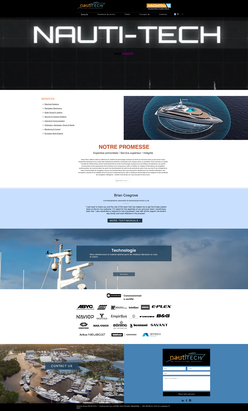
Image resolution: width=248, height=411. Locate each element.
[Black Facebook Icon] (186, 400)
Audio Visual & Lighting (53, 112)
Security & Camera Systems (55, 117)
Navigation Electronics (53, 108)
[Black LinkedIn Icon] (182, 400)
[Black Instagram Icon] (190, 400)
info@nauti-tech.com (105, 406)
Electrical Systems (52, 104)
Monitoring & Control (52, 129)
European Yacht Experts (54, 133)
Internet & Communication (55, 121)
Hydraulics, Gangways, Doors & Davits (59, 125)
